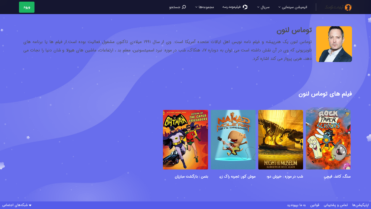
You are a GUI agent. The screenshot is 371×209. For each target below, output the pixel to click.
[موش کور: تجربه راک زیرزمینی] (233, 140)
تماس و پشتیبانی (336, 205)
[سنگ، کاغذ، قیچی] (328, 140)
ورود (26, 7)
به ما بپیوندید (296, 205)
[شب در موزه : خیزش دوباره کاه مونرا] (280, 140)
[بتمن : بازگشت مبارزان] (185, 140)
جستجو (175, 7)
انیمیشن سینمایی (294, 7)
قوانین (314, 205)
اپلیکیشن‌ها (360, 205)
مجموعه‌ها (206, 7)
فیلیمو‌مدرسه (232, 7)
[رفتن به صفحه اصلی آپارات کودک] (338, 7)
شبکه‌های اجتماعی (15, 205)
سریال (264, 7)
